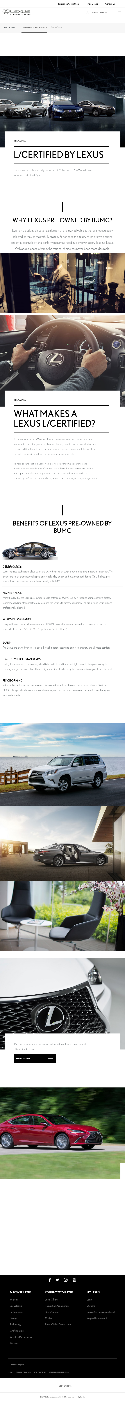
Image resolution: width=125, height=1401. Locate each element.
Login (89, 1299)
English (21, 1364)
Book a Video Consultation (58, 1324)
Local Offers (51, 1299)
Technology (15, 1324)
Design (13, 1318)
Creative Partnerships (21, 1336)
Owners (91, 1305)
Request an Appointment (68, 3)
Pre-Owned (9, 27)
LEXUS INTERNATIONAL (59, 1372)
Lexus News (16, 1305)
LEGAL (10, 1372)
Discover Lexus (21, 1292)
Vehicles (14, 1299)
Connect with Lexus (59, 1292)
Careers (14, 1343)
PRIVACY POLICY (23, 1372)
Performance (16, 1311)
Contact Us (110, 3)
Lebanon (13, 1364)
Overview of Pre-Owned (34, 27)
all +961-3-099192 (30, 629)
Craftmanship (17, 1330)
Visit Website (65, 1386)
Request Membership (97, 1318)
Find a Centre (92, 3)
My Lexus (93, 1292)
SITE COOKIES (40, 1372)
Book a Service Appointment (101, 1311)
